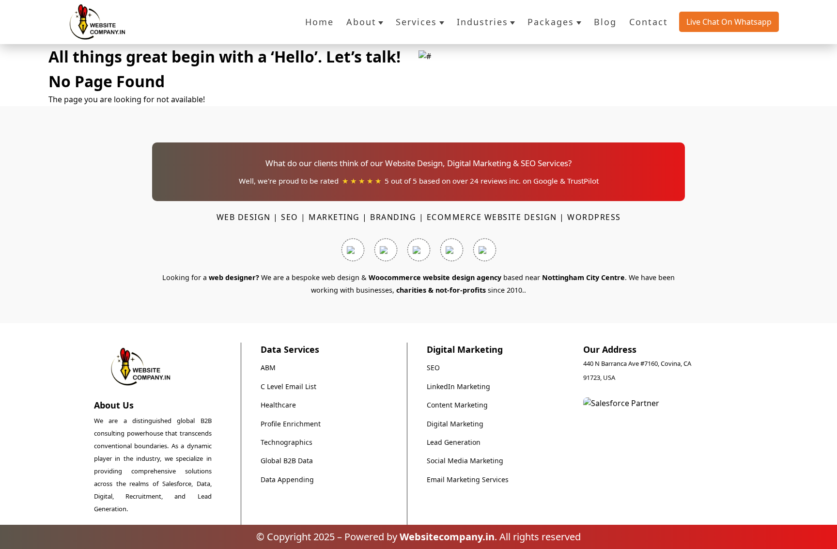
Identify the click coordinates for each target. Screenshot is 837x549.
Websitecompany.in (447, 536)
